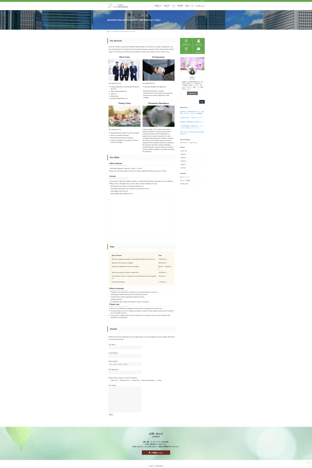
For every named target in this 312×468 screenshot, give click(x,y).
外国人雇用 (185, 184)
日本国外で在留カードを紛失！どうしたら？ (191, 117)
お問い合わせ (192, 93)
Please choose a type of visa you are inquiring (123, 378)
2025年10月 (184, 151)
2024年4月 (183, 168)
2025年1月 (183, 164)
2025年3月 (183, 157)
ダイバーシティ (186, 177)
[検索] (204, 1)
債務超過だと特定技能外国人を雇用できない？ (192, 122)
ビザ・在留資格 (186, 180)
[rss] (202, 1)
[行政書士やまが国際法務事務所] (118, 6)
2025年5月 (183, 154)
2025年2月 (183, 161)
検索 (202, 102)
